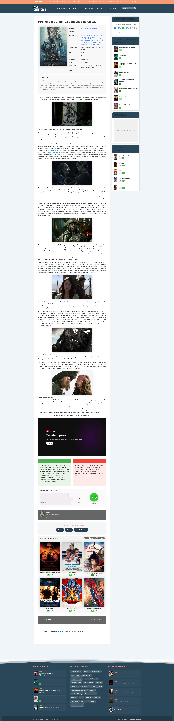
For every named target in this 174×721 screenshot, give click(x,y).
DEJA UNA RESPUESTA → (98, 619)
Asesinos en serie (77, 705)
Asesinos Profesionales (91, 679)
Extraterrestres (77, 679)
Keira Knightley (95, 40)
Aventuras (88, 28)
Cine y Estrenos (62, 8)
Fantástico (94, 28)
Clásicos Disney (77, 694)
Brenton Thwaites (85, 35)
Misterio (84, 686)
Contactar (125, 719)
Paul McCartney (85, 44)
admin (48, 512)
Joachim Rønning (96, 32)
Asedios (81, 1)
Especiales (100, 8)
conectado (61, 631)
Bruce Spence (95, 35)
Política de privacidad (135, 719)
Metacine (84, 701)
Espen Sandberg (85, 32)
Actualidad (89, 8)
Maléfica (54, 270)
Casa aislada (51, 1)
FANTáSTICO (101, 538)
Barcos (60, 529)
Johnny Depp (99, 39)
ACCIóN (86, 538)
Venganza (75, 701)
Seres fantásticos (80, 529)
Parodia (97, 697)
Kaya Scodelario (85, 40)
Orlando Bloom (98, 42)
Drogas (93, 686)
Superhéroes (86, 675)
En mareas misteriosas (53, 152)
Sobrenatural (125, 1)
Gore (66, 1)
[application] (69, 8)
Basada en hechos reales (92, 671)
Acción (82, 28)
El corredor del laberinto (54, 257)
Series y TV (77, 8)
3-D (82, 697)
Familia (118, 1)
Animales (99, 683)
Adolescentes (76, 671)
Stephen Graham (95, 44)
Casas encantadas (109, 1)
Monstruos (75, 686)
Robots (91, 690)
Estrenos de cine (90, 694)
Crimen (88, 697)
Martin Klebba (90, 42)
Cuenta (118, 719)
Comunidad (113, 8)
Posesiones (89, 1)
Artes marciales (88, 682)
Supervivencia (76, 683)
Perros (133, 1)
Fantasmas (99, 1)
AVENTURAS (93, 538)
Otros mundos (73, 1)
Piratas (69, 529)
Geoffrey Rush (90, 37)
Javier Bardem (90, 39)
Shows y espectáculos (79, 690)
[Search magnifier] (135, 8)
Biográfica (60, 1)
